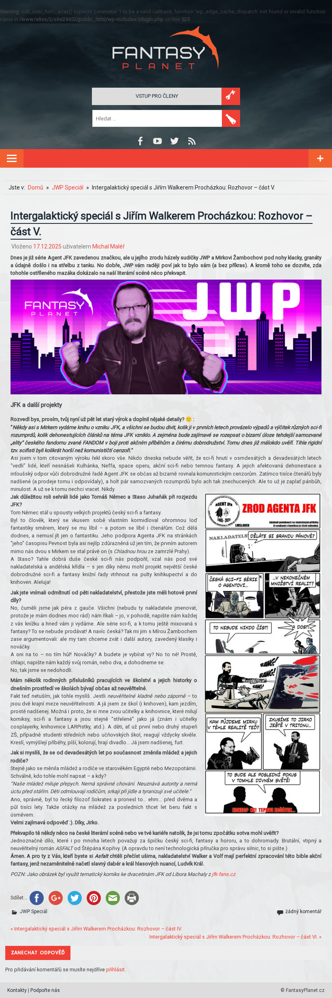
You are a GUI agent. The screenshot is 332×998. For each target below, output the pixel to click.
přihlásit (115, 969)
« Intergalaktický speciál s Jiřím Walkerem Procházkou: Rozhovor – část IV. (96, 929)
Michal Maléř (108, 246)
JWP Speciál (33, 911)
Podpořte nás (45, 990)
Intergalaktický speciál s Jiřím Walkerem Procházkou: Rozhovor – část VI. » (235, 937)
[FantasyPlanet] (166, 76)
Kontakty (17, 990)
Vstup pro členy (157, 96)
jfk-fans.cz (223, 874)
